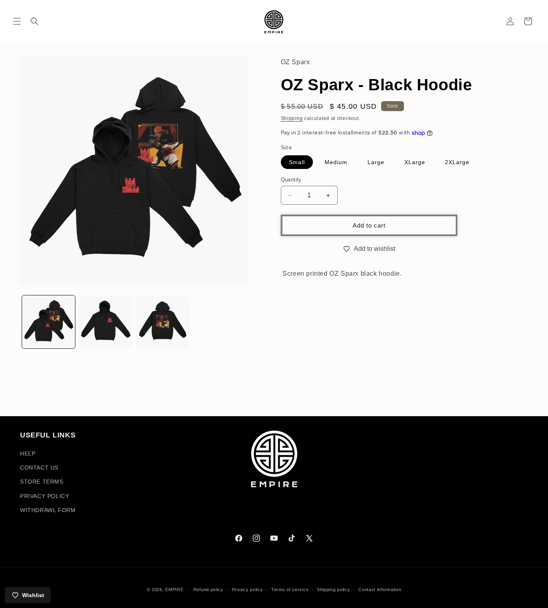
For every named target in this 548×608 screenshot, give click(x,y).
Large (375, 162)
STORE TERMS (41, 481)
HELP (27, 453)
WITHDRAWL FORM (47, 510)
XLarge (414, 162)
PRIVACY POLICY (44, 496)
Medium (336, 162)
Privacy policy (247, 589)
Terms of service (290, 589)
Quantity (291, 180)
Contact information (379, 589)
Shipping (292, 118)
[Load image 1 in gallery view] (48, 321)
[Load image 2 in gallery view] (105, 321)
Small (297, 162)
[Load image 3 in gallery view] (162, 321)
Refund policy (208, 589)
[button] (17, 21)
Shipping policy (333, 589)
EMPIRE (175, 589)
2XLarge (457, 162)
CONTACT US (39, 467)
